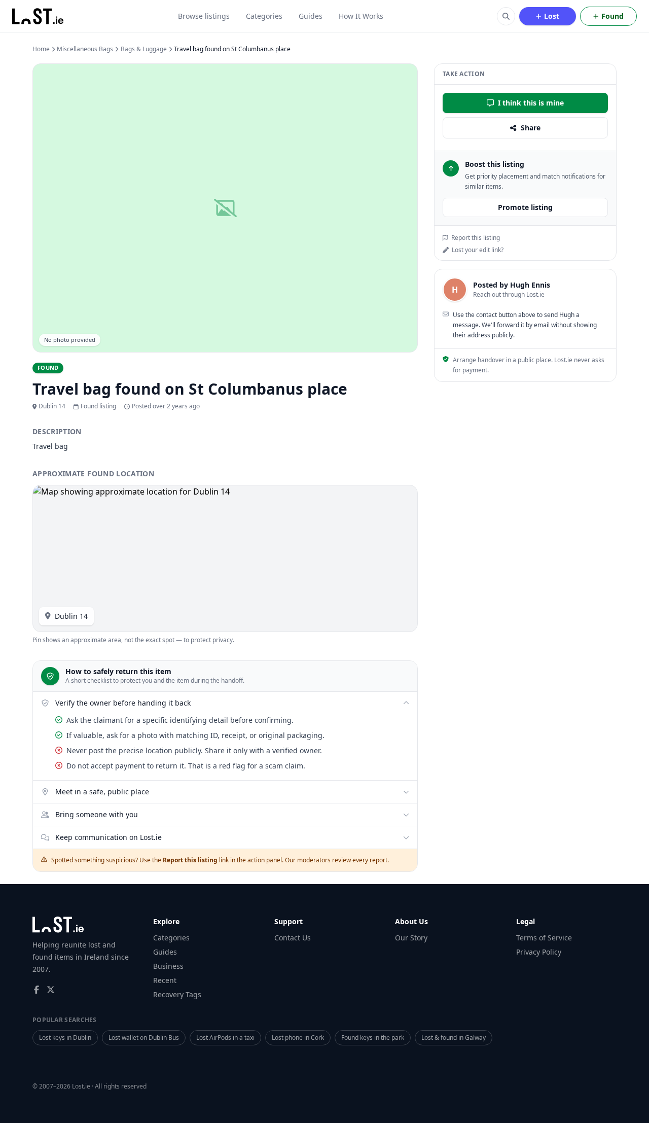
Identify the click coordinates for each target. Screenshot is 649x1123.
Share (530, 127)
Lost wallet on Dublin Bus (144, 1037)
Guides (310, 16)
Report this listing (475, 238)
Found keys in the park (372, 1037)
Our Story (411, 937)
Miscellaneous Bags (85, 49)
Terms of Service (544, 937)
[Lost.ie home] (38, 16)
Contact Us (292, 937)
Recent (164, 980)
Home (41, 49)
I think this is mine (531, 103)
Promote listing (525, 207)
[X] (51, 990)
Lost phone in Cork (298, 1037)
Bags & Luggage (144, 49)
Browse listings (204, 16)
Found (612, 16)
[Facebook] (36, 990)
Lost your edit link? (477, 250)
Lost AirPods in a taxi (225, 1037)
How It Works (361, 16)
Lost (551, 16)
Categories (264, 16)
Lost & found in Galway (453, 1037)
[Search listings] (506, 16)
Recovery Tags (177, 994)
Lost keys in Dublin (65, 1037)
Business (168, 966)
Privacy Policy (538, 952)
